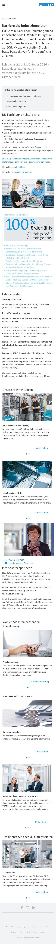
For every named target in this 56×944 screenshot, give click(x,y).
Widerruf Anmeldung (13, 927)
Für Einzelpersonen (10, 18)
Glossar (43, 932)
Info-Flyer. (20, 167)
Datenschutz (37, 927)
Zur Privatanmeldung (39, 681)
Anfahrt (21, 932)
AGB (46, 927)
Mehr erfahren (42, 448)
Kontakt (13, 932)
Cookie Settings (32, 932)
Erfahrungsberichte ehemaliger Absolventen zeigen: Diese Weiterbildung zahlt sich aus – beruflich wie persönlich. (27, 160)
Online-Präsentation (23, 172)
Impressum (26, 927)
